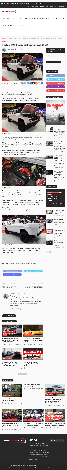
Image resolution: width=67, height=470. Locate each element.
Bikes (39, 18)
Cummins (11, 263)
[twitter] (55, 79)
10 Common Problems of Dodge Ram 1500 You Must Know (31, 364)
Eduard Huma (7, 403)
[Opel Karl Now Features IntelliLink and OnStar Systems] (49, 242)
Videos (58, 106)
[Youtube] (55, 90)
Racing (49, 105)
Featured (27, 335)
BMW (26, 420)
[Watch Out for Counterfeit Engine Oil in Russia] (12, 390)
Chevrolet (34, 333)
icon (23, 263)
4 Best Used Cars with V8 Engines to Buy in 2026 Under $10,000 (32, 340)
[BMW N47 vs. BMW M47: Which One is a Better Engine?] (33, 415)
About (29, 6)
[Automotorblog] (9, 11)
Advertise (16, 25)
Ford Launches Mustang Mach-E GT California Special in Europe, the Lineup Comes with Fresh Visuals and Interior (59, 160)
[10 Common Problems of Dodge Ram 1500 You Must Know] (33, 354)
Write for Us (38, 467)
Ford (32, 335)
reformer (27, 263)
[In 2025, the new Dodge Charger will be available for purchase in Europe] (12, 354)
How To (57, 392)
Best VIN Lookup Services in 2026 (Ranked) (53, 198)
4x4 (7, 263)
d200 (15, 263)
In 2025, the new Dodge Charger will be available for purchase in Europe (11, 364)
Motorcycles (46, 18)
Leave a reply (8, 315)
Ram (30, 358)
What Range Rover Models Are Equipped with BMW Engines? (55, 424)
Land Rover (49, 417)
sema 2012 (34, 263)
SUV (47, 420)
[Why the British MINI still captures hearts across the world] (49, 221)
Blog (8, 18)
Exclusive (60, 105)
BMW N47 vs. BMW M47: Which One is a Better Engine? (33, 424)
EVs (63, 18)
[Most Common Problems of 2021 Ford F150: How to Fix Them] (12, 415)
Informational (58, 192)
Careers (37, 6)
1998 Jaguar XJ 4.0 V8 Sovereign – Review (59, 212)
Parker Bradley (52, 119)
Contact (24, 25)
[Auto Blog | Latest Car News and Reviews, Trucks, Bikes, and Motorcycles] (14, 440)
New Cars (26, 18)
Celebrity (54, 105)
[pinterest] (55, 83)
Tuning (4, 25)
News (13, 18)
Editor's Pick (28, 333)
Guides (53, 392)
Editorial (25, 467)
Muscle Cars (6, 333)
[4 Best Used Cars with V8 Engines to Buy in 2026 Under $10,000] (33, 331)
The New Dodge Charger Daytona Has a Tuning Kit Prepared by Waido (10, 340)
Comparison (50, 192)
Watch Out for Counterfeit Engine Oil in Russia (10, 399)
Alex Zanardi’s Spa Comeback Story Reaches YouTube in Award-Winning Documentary (54, 112)
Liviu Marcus (7, 344)
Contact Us (62, 6)
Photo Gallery (58, 418)
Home (3, 18)
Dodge (3, 41)
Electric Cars (11, 331)
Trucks (33, 18)
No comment (29, 49)
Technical (56, 18)
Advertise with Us (54, 6)
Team (33, 6)
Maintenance (50, 394)
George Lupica (10, 49)
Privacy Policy (51, 467)
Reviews (19, 18)
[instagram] (55, 86)
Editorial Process (44, 6)
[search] (64, 32)
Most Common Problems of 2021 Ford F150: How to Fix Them (10, 425)
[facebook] (55, 75)
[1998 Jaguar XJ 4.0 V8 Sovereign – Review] (49, 212)
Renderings (13, 333)
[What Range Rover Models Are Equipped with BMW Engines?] (49, 231)
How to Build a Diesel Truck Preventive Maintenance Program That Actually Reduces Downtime (54, 400)
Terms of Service (60, 467)
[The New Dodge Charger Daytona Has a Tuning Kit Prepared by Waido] (12, 331)
